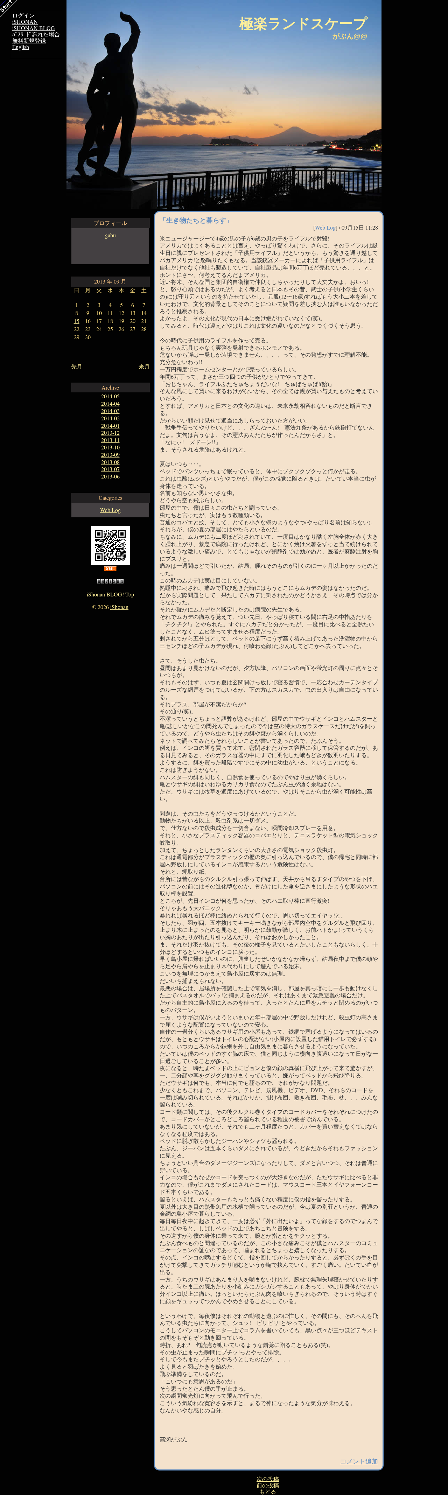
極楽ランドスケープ (303, 23)
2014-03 (110, 410)
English (20, 47)
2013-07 (110, 469)
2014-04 (110, 403)
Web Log (110, 510)
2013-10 (110, 447)
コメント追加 (359, 1461)
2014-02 (110, 418)
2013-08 (110, 462)
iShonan (119, 606)
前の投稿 (268, 1485)
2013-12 (110, 432)
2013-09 (110, 454)
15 (76, 320)
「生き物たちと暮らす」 (196, 220)
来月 (144, 366)
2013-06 (110, 476)
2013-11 (110, 439)
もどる (267, 1491)
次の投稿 (268, 1478)
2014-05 (110, 396)
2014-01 (110, 425)
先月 (76, 366)
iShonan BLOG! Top (110, 594)
